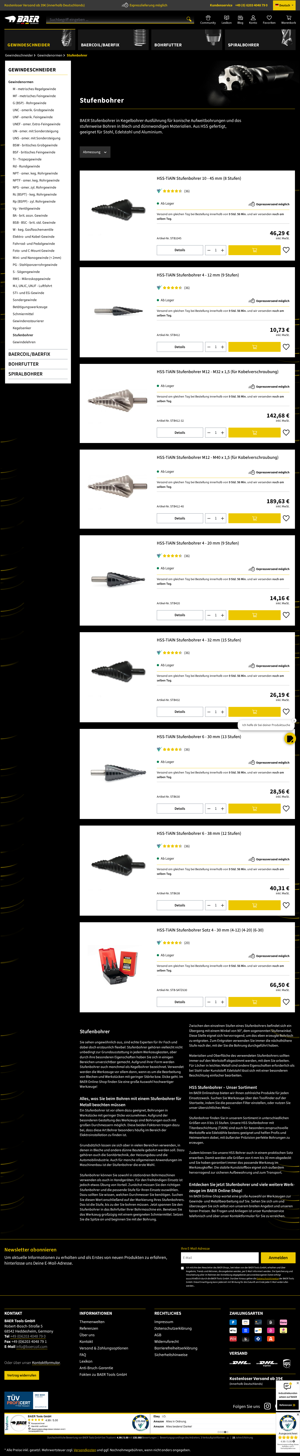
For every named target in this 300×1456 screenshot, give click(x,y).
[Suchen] (189, 19)
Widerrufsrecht (166, 1341)
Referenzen (89, 1328)
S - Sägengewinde (26, 271)
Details (180, 250)
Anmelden (278, 1258)
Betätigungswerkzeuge (30, 307)
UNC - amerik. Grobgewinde (33, 110)
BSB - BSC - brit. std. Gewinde (34, 222)
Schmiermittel (23, 314)
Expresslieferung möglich (148, 5)
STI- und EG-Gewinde (28, 292)
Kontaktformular (46, 1362)
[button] (290, 738)
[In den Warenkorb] (254, 250)
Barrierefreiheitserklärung (175, 1348)
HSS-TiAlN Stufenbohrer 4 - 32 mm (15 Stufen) (199, 640)
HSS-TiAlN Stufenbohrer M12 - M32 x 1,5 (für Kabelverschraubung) (217, 372)
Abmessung (92, 152)
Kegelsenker (22, 328)
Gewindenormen (20, 82)
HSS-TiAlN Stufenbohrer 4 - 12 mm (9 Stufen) (198, 275)
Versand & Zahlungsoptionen (104, 1348)
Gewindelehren (24, 342)
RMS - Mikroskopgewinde (32, 278)
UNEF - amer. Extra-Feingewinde (36, 124)
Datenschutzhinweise (268, 1278)
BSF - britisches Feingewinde (34, 152)
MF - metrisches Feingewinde (34, 96)
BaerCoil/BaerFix (29, 354)
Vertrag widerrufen (21, 1375)
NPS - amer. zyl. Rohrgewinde (34, 187)
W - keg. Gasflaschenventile (33, 229)
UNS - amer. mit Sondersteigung (36, 138)
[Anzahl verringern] (209, 250)
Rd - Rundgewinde (26, 166)
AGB (157, 1335)
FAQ (83, 1355)
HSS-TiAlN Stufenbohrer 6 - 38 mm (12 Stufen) (199, 834)
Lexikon (86, 1361)
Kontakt (86, 1341)
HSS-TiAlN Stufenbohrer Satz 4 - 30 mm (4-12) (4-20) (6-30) (210, 930)
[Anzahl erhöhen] (222, 250)
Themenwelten (92, 1322)
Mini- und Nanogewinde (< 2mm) (37, 257)
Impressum (163, 1322)
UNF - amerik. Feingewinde (33, 117)
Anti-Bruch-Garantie (96, 1368)
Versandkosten (85, 1450)
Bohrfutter (23, 364)
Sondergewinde (25, 300)
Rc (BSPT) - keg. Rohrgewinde (35, 194)
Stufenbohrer (23, 335)
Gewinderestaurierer (28, 321)
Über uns (87, 1335)
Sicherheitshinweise (171, 1355)
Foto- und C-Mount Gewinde (33, 250)
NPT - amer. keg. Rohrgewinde (35, 173)
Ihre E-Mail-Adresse (195, 1248)
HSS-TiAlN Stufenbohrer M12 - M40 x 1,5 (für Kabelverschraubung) (217, 458)
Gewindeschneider (32, 69)
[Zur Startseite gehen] (22, 18)
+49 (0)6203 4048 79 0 (28, 1336)
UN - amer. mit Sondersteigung (35, 131)
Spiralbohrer (25, 374)
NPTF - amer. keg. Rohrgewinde (36, 180)
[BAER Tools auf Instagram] (265, 1406)
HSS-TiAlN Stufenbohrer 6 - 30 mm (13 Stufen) (199, 737)
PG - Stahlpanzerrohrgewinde (35, 264)
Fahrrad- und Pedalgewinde (34, 243)
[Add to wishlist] (286, 250)
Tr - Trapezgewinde (27, 159)
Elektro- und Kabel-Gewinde (33, 236)
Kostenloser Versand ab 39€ (44, 5)
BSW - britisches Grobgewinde (35, 145)
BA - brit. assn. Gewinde (30, 215)
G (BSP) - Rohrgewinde (29, 103)
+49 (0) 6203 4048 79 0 (238, 5)
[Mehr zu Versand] (260, 1363)
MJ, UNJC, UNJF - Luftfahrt (32, 285)
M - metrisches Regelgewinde (34, 89)
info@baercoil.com (31, 1346)
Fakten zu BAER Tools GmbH (103, 1374)
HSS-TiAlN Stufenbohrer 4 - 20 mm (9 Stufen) (198, 543)
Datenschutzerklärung (173, 1328)
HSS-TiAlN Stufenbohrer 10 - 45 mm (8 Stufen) (199, 179)
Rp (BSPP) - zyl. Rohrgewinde (34, 201)
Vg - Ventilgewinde (26, 208)
